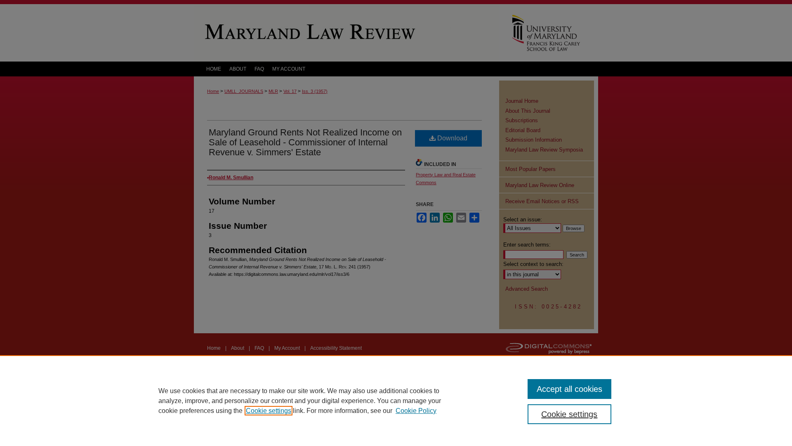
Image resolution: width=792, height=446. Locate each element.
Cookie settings (268, 410)
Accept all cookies (569, 389)
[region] (396, 400)
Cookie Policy (416, 410)
